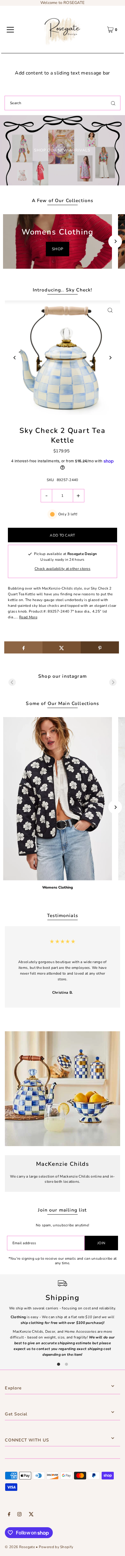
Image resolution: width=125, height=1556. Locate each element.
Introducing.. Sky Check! (63, 290)
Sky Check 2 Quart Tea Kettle (62, 435)
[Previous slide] (12, 682)
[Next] (115, 241)
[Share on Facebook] (23, 647)
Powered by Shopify (56, 1546)
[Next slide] (113, 682)
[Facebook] (9, 1515)
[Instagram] (19, 1515)
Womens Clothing (57, 887)
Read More (28, 617)
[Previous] (15, 357)
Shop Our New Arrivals (62, 150)
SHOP (57, 249)
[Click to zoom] (110, 310)
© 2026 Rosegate (20, 1546)
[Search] (113, 103)
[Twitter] (31, 1515)
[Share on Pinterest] (100, 647)
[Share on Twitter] (61, 647)
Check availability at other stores (62, 568)
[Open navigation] (10, 29)
